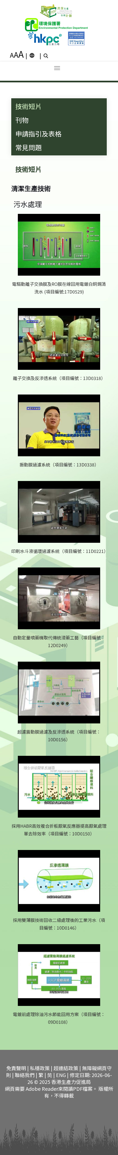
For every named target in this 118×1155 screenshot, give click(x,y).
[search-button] (46, 55)
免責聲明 (16, 1068)
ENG (61, 1074)
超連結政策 (66, 1068)
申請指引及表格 (38, 133)
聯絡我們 (25, 1074)
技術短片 (28, 106)
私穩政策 (40, 1068)
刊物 (22, 120)
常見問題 (28, 147)
